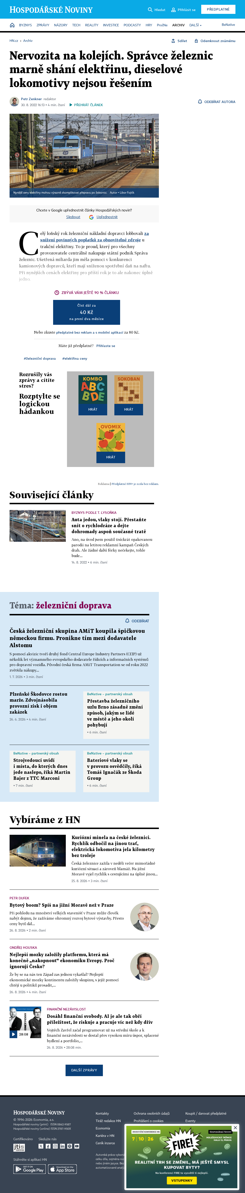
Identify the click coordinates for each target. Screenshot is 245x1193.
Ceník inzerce (105, 1143)
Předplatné (218, 9)
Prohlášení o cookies (148, 1121)
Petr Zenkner (31, 99)
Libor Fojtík (127, 192)
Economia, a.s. (43, 1120)
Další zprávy (84, 1070)
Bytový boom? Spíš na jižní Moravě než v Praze (62, 905)
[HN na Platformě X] (41, 1146)
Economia (103, 1128)
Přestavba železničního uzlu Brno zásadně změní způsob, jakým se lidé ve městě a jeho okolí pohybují (115, 713)
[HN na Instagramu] (55, 1146)
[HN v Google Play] (29, 1169)
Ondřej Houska (23, 947)
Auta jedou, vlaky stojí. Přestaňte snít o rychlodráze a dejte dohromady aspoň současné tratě (109, 526)
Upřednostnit (107, 217)
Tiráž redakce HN (108, 1121)
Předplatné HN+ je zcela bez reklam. (135, 484)
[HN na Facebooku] (48, 1146)
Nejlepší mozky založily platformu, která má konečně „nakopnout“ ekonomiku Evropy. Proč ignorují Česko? (62, 961)
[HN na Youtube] (76, 1146)
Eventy (190, 1121)
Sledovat (73, 217)
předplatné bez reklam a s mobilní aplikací (89, 332)
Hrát (93, 409)
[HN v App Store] (62, 1169)
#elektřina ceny (74, 358)
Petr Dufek (19, 898)
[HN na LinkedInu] (62, 1146)
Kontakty (102, 1113)
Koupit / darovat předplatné (205, 1113)
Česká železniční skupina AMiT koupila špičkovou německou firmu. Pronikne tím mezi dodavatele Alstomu (77, 638)
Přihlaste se (105, 346)
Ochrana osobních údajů (152, 1113)
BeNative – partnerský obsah (110, 694)
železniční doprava (73, 606)
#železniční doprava (40, 358)
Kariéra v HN (105, 1136)
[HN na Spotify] (69, 1146)
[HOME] (12, 25)
